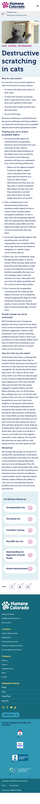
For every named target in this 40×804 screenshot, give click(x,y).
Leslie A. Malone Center (10, 633)
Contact (4, 677)
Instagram (3, 707)
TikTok (15, 707)
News (4, 673)
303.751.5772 (6, 623)
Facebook (7, 707)
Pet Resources (11, 12)
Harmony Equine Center (10, 641)
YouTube (11, 707)
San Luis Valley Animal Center (11, 650)
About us (5, 660)
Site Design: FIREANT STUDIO (13, 790)
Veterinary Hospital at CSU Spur (12, 646)
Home (4, 785)
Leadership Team (7, 669)
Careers (4, 664)
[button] (13, 5)
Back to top (8, 715)
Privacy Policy (13, 785)
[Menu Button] (38, 5)
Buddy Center (6, 637)
